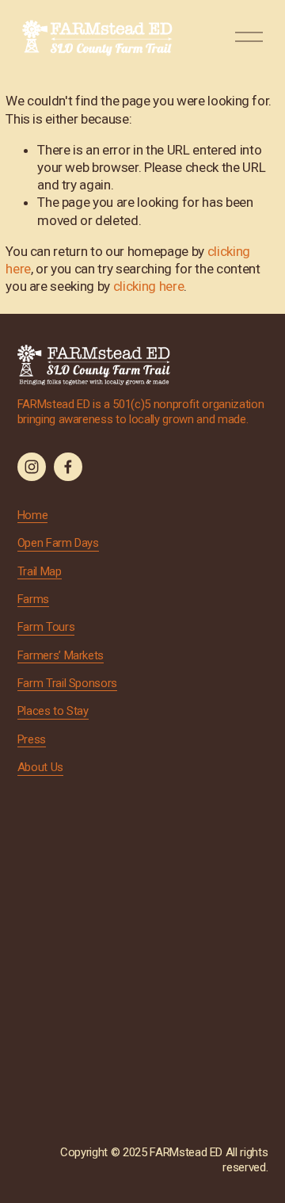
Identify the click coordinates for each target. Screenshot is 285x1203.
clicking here (148, 286)
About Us (40, 767)
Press (31, 739)
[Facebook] (68, 467)
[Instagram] (31, 467)
